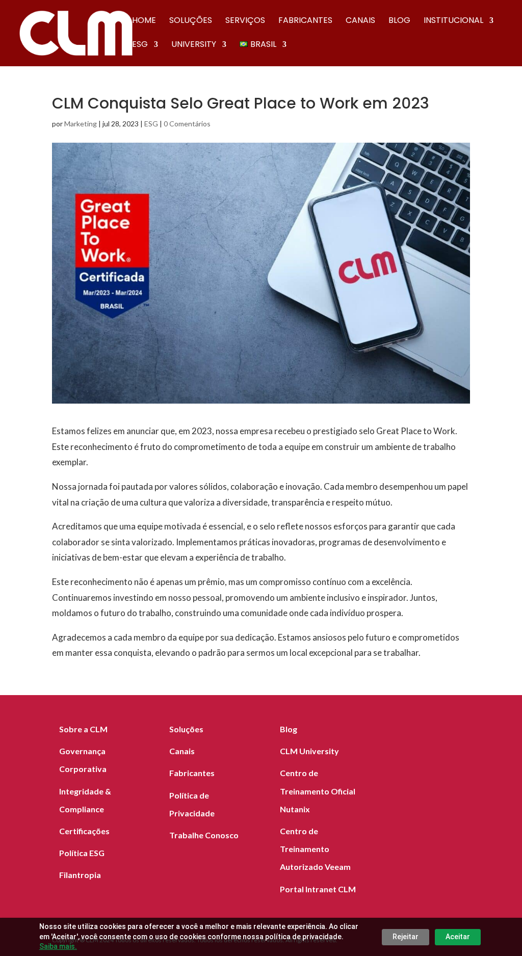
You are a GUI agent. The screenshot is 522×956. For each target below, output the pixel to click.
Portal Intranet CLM (318, 889)
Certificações (84, 831)
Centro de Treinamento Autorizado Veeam (315, 848)
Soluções (190, 21)
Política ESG (82, 853)
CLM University (309, 751)
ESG (140, 45)
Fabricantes (305, 21)
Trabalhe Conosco (204, 835)
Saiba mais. (58, 946)
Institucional (453, 21)
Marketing (80, 123)
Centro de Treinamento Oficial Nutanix (317, 790)
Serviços (245, 21)
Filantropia (80, 875)
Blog (399, 21)
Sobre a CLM (83, 729)
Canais (360, 21)
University (193, 45)
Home (144, 21)
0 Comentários (187, 123)
